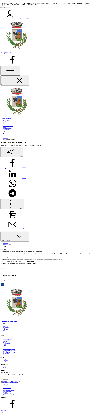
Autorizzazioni (6, 353)
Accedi (2, 135)
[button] (6, 120)
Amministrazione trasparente (8, 390)
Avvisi (4, 361)
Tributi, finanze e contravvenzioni (9, 350)
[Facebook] (3, 133)
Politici (4, 330)
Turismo (4, 344)
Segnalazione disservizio (8, 386)
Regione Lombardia (4, 9)
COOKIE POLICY (4, 5)
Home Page (5, 138)
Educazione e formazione (8, 347)
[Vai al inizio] (1, 282)
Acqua (4, 127)
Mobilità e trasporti (6, 345)
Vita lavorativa (6, 340)
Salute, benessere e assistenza (9, 352)
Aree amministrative (7, 327)
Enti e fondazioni (6, 329)
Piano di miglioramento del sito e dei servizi (11, 394)
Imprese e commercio (7, 341)
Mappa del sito (3, 410)
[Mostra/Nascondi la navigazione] (10, 71)
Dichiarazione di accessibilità (8, 393)
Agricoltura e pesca (7, 354)
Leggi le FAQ (6, 384)
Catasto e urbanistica (7, 343)
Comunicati (5, 360)
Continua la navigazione (5, 7)
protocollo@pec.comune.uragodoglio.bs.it (11, 381)
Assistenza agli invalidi (7, 128)
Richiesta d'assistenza (7, 388)
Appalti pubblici (6, 342)
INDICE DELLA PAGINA (5, 240)
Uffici (4, 328)
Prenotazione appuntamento (8, 385)
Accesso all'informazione (8, 126)
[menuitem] (14, 167)
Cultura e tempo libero (7, 339)
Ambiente (5, 351)
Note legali (5, 392)
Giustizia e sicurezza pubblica (9, 349)
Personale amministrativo (8, 331)
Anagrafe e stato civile (7, 337)
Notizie (4, 359)
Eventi (4, 367)
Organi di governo (6, 326)
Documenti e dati (6, 333)
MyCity (3, 412)
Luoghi (4, 366)
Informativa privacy (7, 391)
